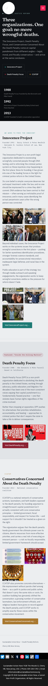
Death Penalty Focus (15, 74)
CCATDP (35, 74)
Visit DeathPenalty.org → (15, 445)
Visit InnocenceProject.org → (17, 325)
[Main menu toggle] (43, 8)
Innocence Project (14, 67)
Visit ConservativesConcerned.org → (20, 621)
